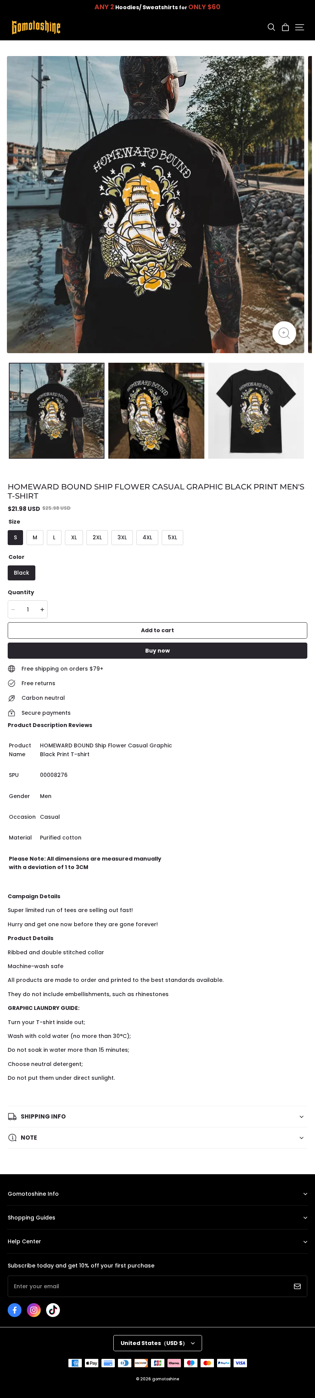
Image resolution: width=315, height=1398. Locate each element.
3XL (122, 537)
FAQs (14, 1253)
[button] (271, 27)
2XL (97, 537)
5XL (172, 537)
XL (74, 537)
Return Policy (23, 1229)
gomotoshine (165, 1379)
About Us (18, 1205)
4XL (147, 537)
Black (21, 573)
